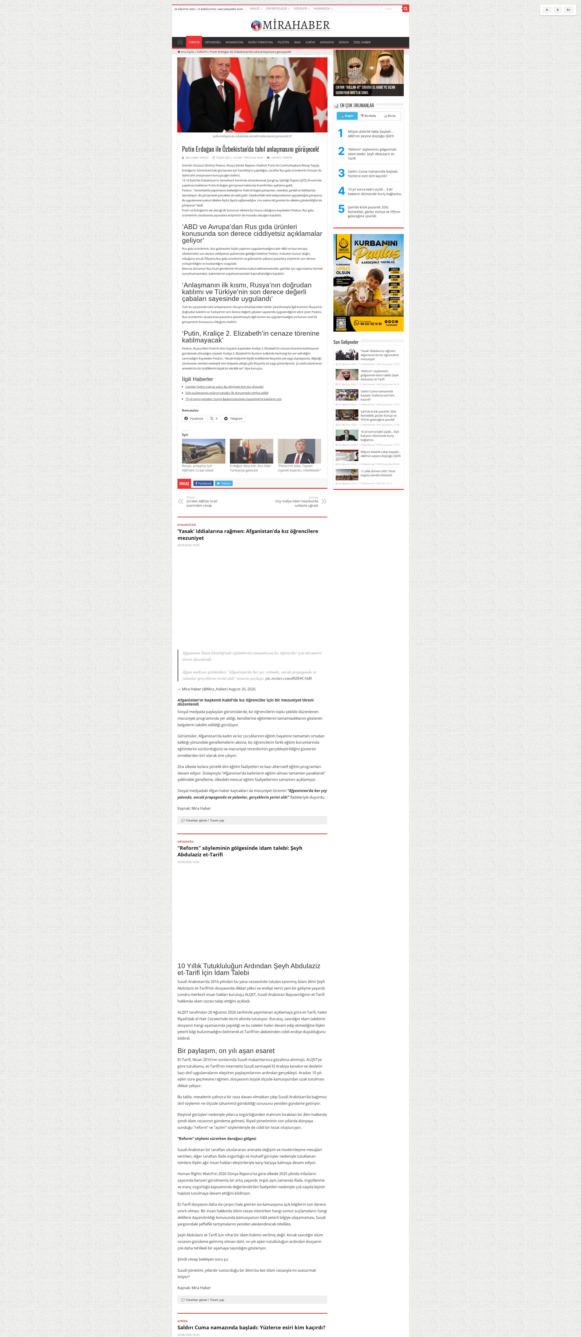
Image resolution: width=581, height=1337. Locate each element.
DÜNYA (344, 42)
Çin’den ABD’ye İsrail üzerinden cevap (202, 502)
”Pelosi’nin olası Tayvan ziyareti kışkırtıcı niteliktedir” (299, 468)
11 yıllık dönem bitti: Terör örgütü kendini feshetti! (378, 473)
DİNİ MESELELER (276, 8)
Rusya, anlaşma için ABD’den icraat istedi (198, 468)
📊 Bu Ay (390, 115)
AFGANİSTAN (234, 42)
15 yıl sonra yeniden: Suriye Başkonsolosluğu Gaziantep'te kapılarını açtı (233, 399)
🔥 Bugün (347, 115)
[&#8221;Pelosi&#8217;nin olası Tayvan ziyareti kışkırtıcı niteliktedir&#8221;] (299, 451)
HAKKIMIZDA (322, 8)
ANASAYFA (180, 41)
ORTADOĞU (213, 42)
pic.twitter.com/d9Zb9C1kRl (289, 678)
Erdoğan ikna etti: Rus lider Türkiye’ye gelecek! (250, 468)
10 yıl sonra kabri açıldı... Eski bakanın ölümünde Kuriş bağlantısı (374, 191)
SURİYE (310, 42)
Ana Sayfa (187, 52)
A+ (569, 10)
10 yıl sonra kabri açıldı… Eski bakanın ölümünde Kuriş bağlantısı (380, 436)
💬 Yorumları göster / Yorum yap (202, 820)
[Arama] (405, 8)
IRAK (297, 42)
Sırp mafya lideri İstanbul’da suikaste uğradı (296, 502)
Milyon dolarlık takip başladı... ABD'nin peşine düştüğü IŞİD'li (371, 133)
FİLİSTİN (283, 42)
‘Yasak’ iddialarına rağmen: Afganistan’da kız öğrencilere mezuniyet (247, 534)
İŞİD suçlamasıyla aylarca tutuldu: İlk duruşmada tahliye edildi (226, 393)
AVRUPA (202, 52)
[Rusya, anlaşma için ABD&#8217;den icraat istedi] (203, 451)
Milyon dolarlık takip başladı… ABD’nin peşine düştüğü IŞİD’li (381, 454)
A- (547, 10)
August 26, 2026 (242, 689)
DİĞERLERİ (300, 8)
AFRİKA (182, 1321)
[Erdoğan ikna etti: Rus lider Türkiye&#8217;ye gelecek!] (251, 451)
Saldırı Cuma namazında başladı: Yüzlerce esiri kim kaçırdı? (251, 1327)
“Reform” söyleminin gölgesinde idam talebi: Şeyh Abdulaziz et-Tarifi (239, 851)
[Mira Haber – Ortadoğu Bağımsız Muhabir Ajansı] (290, 24)
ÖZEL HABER (362, 42)
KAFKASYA (327, 42)
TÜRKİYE (194, 42)
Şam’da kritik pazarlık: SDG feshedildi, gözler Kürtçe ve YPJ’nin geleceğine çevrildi (374, 211)
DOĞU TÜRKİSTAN (260, 42)
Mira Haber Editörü (197, 157)
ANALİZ (254, 8)
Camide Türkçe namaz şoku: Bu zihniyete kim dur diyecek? (224, 387)
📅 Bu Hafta (368, 115)
